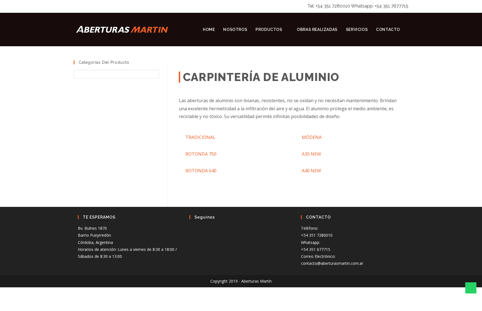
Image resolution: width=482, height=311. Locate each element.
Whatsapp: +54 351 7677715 (379, 6)
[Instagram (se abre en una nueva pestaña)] (82, 6)
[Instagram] (213, 232)
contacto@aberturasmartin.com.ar (332, 263)
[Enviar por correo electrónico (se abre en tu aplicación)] (90, 6)
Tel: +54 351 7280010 (328, 6)
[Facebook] (197, 232)
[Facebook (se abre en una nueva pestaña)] (76, 6)
